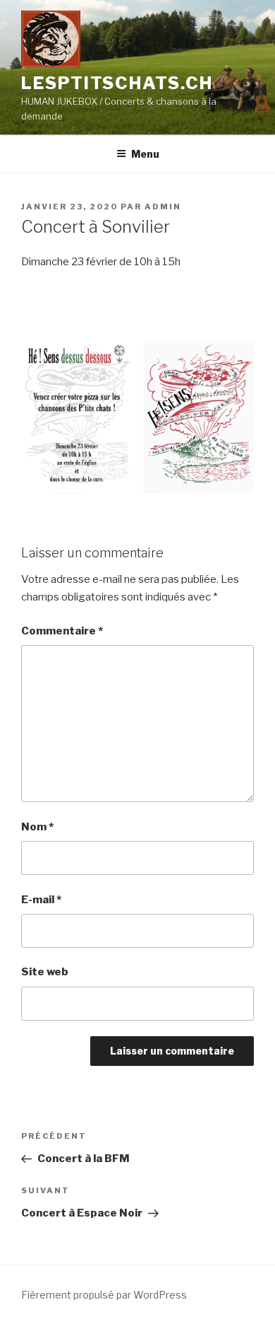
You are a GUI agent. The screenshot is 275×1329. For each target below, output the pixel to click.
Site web (44, 971)
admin (163, 206)
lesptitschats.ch (117, 83)
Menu (145, 154)
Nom (37, 826)
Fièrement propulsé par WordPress (104, 1295)
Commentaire (62, 631)
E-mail (41, 899)
